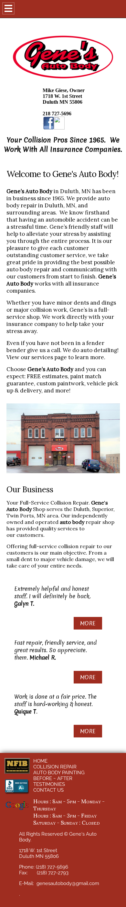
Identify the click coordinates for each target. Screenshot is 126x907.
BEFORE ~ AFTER (52, 778)
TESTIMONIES (49, 784)
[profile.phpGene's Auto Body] (48, 122)
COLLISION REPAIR (55, 767)
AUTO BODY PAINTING (59, 773)
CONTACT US (48, 790)
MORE (88, 623)
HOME (40, 761)
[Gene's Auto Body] (59, 122)
